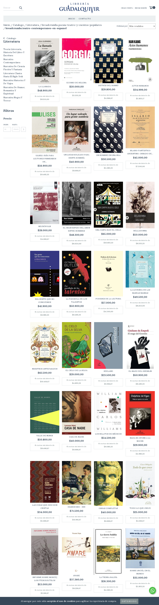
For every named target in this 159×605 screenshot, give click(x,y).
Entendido (129, 601)
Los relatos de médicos (108, 434)
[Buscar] (20, 8)
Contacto (85, 18)
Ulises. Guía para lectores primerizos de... (44, 158)
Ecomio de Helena (76, 82)
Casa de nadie (76, 437)
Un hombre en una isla (108, 155)
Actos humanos (140, 86)
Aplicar (23, 129)
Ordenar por (122, 26)
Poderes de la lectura (108, 299)
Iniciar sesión (141, 8)
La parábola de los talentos (76, 300)
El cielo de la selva (76, 370)
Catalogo (11, 38)
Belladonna (140, 230)
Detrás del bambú (108, 85)
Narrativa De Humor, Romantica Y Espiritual (14, 90)
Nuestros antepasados (44, 369)
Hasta (14, 125)
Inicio (71, 18)
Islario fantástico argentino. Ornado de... (140, 152)
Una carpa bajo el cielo (108, 230)
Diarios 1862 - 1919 (76, 507)
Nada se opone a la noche (140, 439)
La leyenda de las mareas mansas (140, 291)
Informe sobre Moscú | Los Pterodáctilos (44, 578)
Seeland (108, 371)
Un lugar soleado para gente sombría (76, 156)
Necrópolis (44, 226)
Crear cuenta (127, 8)
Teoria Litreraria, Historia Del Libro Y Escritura (14, 52)
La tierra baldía (108, 577)
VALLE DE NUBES (44, 435)
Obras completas (108, 508)
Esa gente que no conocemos (44, 300)
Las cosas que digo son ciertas (44, 506)
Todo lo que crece (140, 508)
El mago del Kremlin (140, 371)
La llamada (45, 86)
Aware (76, 575)
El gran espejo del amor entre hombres (76, 229)
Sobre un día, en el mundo (140, 572)
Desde (5, 125)
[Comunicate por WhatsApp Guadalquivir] (152, 590)
